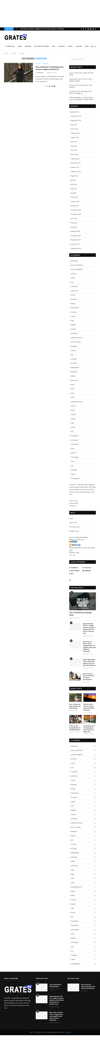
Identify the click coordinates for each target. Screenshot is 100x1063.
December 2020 (76, 210)
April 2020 (74, 227)
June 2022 (74, 142)
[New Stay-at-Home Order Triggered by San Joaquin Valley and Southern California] (75, 645)
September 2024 (76, 120)
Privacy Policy (73, 503)
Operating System (76, 402)
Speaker (73, 453)
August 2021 (75, 176)
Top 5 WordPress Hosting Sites (80, 613)
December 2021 (76, 163)
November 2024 (76, 116)
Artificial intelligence (77, 269)
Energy (73, 303)
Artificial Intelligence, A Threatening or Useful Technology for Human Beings (81, 98)
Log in (71, 518)
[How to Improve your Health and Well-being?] (75, 697)
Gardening (74, 333)
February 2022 (75, 159)
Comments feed (74, 527)
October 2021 (75, 167)
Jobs (72, 355)
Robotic (73, 419)
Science (73, 427)
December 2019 (76, 236)
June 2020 (74, 218)
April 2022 (74, 150)
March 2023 (74, 129)
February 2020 (75, 231)
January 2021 (75, 206)
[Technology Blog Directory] (73, 542)
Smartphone (75, 436)
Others (14, 53)
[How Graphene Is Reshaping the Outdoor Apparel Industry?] (18, 72)
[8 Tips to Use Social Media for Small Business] (75, 719)
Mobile (73, 376)
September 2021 (76, 171)
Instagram (74, 346)
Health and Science (77, 338)
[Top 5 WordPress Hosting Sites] (82, 601)
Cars (53, 46)
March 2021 (74, 197)
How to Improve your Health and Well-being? (74, 706)
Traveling (73, 470)
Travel (70, 46)
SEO (72, 431)
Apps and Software (41, 46)
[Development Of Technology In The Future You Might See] (89, 719)
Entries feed (73, 523)
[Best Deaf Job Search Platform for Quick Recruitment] (75, 677)
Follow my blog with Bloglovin (78, 537)
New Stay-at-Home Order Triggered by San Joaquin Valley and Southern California (89, 646)
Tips (72, 465)
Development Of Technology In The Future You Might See (80, 92)
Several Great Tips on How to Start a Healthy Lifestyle (88, 707)
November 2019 (76, 240)
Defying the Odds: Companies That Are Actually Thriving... (43, 29)
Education (74, 299)
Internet (28, 46)
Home (6, 53)
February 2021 (75, 201)
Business (61, 46)
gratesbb (40, 72)
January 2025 (75, 112)
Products (73, 414)
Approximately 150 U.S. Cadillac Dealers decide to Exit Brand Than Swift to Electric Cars (89, 628)
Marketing (74, 372)
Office (73, 397)
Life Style (45, 63)
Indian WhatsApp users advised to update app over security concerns (89, 662)
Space (73, 448)
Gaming (73, 329)
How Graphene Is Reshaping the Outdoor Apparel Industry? (49, 68)
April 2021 (74, 193)
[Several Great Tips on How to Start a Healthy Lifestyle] (89, 697)
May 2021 (74, 189)
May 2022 (74, 146)
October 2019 (75, 244)
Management (75, 367)
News (20, 46)
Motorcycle (74, 380)
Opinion (73, 406)
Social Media (75, 444)
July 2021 (73, 180)
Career (73, 278)
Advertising (74, 261)
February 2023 (75, 133)
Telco (72, 461)
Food (87, 46)
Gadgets (73, 325)
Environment (75, 308)
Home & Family (76, 342)
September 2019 (76, 248)
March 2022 (74, 154)
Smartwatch (74, 440)
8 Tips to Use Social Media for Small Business (75, 728)
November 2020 (76, 214)
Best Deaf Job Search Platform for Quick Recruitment (88, 676)
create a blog (72, 555)
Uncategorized (75, 478)
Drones (73, 295)
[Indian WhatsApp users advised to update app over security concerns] (75, 662)
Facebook (74, 312)
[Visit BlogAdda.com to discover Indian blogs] (82, 548)
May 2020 (74, 223)
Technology (10, 46)
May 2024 (74, 125)
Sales (72, 423)
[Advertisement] (50, 13)
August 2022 (75, 137)
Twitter (73, 474)
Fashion (79, 46)
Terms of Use (73, 501)
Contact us (72, 506)
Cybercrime (74, 291)
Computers (74, 286)
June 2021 (74, 184)
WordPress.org (74, 531)
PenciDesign (67, 1032)
